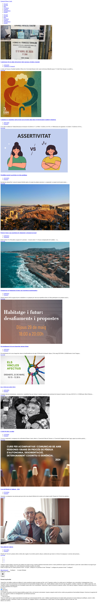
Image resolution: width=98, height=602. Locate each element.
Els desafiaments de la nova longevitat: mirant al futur (15, 346)
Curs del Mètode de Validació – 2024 (10, 489)
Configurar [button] (12, 570)
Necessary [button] (3, 588)
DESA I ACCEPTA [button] (5, 600)
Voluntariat (6, 237)
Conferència (7, 66)
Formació (12, 66)
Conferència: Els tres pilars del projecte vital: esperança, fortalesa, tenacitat (20, 62)
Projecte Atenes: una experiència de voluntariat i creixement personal (18, 232)
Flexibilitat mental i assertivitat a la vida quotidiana (14, 175)
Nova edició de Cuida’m (7, 547)
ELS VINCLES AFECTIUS (8, 387)
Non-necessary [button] (4, 595)
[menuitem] (6, 12)
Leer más (3, 70)
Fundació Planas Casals (6, 1)
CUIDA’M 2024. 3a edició (7, 431)
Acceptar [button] (19, 570)
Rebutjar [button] (24, 570)
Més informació (4, 570)
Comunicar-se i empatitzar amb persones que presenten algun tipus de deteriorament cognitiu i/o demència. (28, 119)
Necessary (4, 589)
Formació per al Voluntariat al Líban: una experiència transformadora (19, 290)
